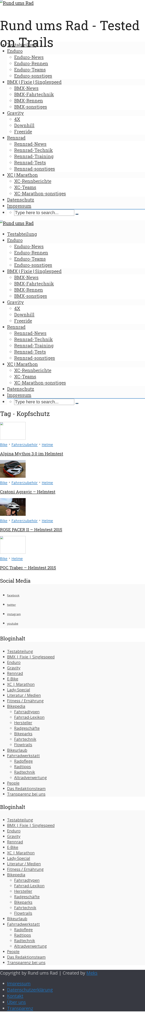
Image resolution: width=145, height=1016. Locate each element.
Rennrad (16, 138)
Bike (3, 444)
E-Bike (12, 678)
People (13, 783)
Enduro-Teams (30, 70)
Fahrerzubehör (24, 444)
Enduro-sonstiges (33, 76)
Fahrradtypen (27, 711)
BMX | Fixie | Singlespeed (34, 82)
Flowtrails (23, 744)
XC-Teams (25, 187)
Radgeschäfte (27, 728)
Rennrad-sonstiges (34, 169)
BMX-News (26, 88)
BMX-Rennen (28, 101)
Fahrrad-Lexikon (29, 717)
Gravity (15, 113)
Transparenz (20, 1008)
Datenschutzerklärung (30, 990)
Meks (91, 973)
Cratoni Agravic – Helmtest (27, 492)
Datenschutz (20, 200)
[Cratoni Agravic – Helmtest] (13, 476)
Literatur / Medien (24, 695)
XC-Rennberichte (32, 181)
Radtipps (22, 766)
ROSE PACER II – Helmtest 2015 (31, 529)
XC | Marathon (22, 175)
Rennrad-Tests (30, 162)
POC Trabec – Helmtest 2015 (28, 567)
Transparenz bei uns (26, 794)
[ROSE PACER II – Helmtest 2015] (13, 514)
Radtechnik (24, 772)
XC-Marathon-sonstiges (40, 193)
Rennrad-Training (34, 156)
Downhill (24, 125)
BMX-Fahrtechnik (34, 94)
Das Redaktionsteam (26, 788)
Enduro (15, 51)
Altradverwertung (30, 777)
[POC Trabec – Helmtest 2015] (13, 552)
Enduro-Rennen (31, 63)
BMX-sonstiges (30, 107)
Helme (47, 444)
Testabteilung (22, 45)
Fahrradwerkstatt (23, 755)
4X (17, 119)
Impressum (19, 206)
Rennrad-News (30, 144)
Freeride (23, 132)
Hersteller (23, 722)
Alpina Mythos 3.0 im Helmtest (31, 453)
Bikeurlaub (17, 750)
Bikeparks (23, 733)
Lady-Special (18, 689)
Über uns (16, 1002)
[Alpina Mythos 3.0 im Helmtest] (13, 438)
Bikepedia (16, 706)
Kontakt (15, 996)
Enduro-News (29, 57)
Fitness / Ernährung (25, 700)
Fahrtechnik (25, 739)
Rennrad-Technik (33, 150)
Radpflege (23, 761)
